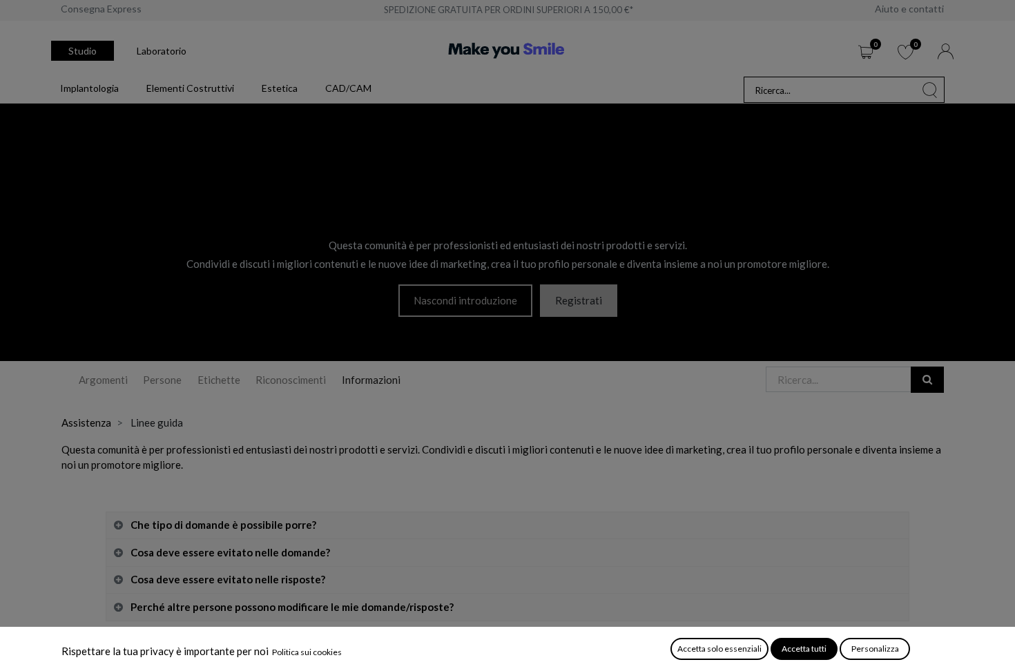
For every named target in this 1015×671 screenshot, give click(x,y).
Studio (82, 51)
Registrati (578, 300)
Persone (162, 379)
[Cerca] (930, 90)
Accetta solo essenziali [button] (719, 648)
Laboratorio (161, 51)
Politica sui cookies (307, 652)
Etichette (218, 379)
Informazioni (371, 379)
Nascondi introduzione (465, 300)
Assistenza (86, 422)
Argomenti (103, 379)
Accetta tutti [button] (804, 648)
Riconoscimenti (290, 379)
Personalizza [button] (875, 648)
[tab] (507, 526)
